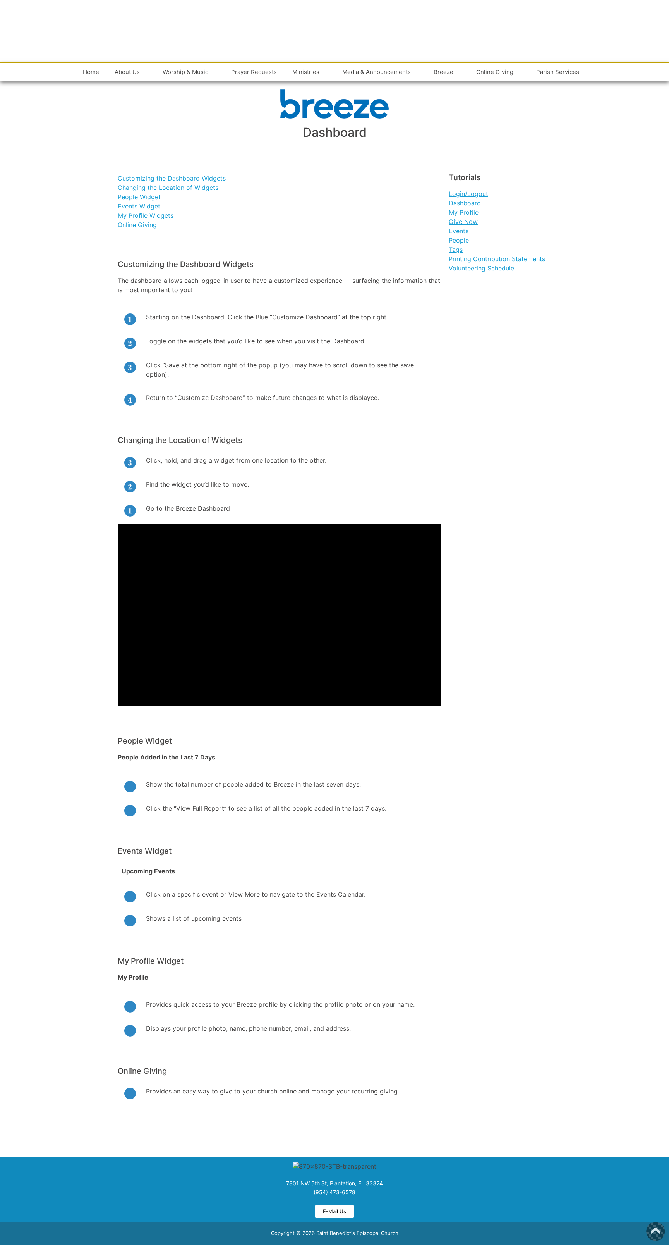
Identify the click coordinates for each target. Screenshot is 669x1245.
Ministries (305, 72)
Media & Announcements (376, 72)
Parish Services (557, 72)
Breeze (443, 72)
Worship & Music (185, 72)
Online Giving (494, 72)
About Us (127, 72)
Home (91, 72)
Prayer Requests (254, 72)
